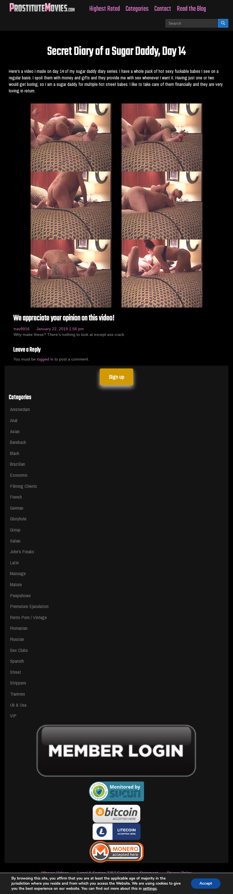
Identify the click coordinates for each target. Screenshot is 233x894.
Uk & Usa (18, 705)
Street (15, 672)
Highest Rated (104, 9)
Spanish (17, 661)
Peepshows (20, 595)
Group (15, 529)
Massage (18, 573)
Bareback (18, 442)
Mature (16, 584)
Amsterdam (20, 409)
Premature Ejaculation (29, 606)
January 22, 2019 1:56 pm (60, 329)
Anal (13, 420)
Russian (17, 639)
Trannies (17, 693)
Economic (19, 475)
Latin (14, 562)
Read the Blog (191, 9)
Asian (15, 431)
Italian (15, 540)
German (16, 508)
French (16, 496)
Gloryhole (18, 518)
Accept (205, 883)
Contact (162, 9)
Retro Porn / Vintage (28, 617)
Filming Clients (23, 486)
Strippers (18, 682)
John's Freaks (22, 551)
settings (150, 888)
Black (14, 453)
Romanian (19, 628)
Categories (137, 9)
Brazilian (17, 464)
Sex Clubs (19, 650)
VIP (13, 715)
